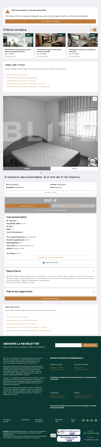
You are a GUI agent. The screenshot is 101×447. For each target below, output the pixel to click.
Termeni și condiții (7, 420)
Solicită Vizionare (27, 206)
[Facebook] (83, 420)
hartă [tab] (74, 168)
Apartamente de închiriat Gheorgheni (22, 78)
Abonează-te (90, 345)
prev (91, 29)
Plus (81, 367)
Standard (53, 367)
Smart (61, 367)
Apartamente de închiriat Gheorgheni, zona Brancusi (28, 87)
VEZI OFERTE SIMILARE (50, 21)
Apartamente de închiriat (17, 75)
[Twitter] (87, 420)
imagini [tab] (27, 168)
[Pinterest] (91, 420)
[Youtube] (96, 420)
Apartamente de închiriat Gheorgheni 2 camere (26, 84)
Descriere (13, 271)
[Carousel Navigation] (94, 29)
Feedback (25, 420)
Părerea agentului (19, 292)
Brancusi (56, 187)
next (94, 29)
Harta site (73, 420)
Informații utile (58, 420)
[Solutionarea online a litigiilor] (68, 438)
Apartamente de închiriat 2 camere (21, 81)
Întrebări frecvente (39, 420)
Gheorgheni (58, 184)
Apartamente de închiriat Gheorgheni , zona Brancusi (29, 331)
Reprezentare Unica (58, 369)
